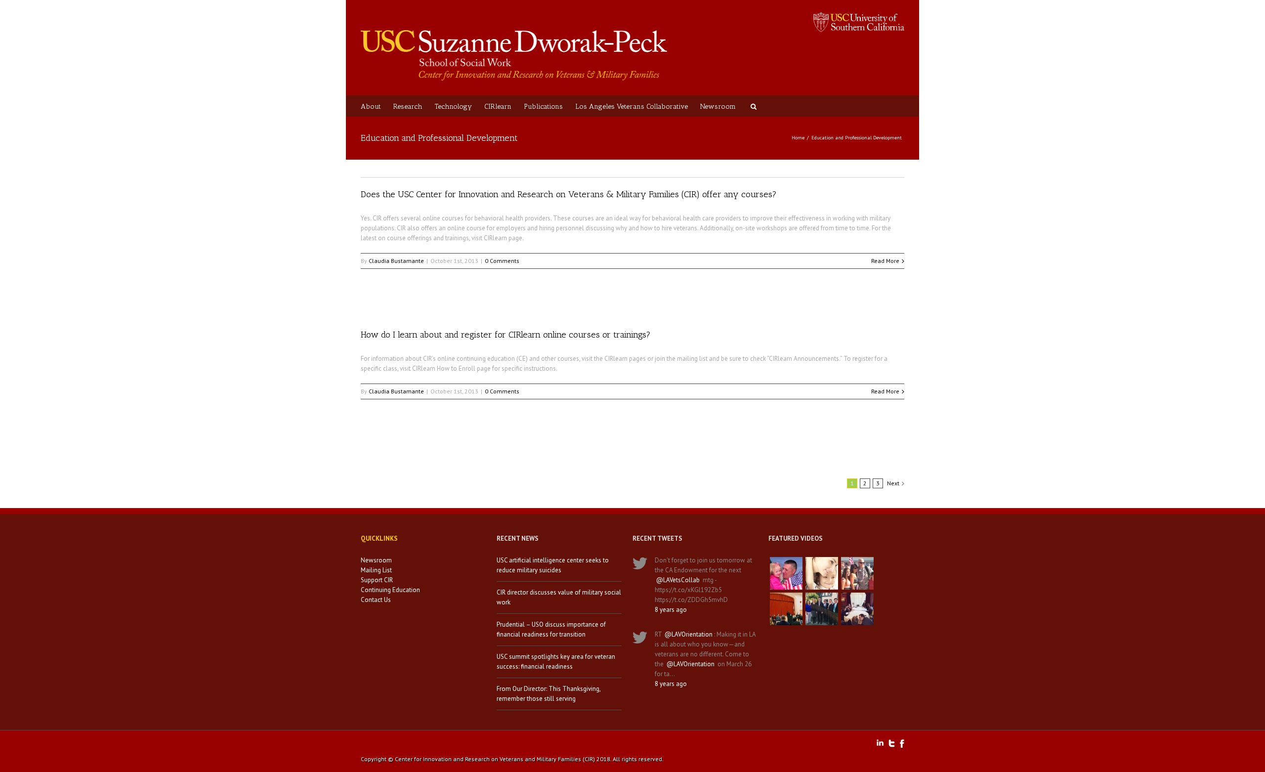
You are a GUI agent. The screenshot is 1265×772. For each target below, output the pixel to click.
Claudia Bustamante (396, 260)
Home (798, 137)
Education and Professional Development (856, 137)
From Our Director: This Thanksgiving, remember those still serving (548, 694)
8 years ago (671, 609)
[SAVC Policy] (786, 573)
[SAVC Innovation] (822, 573)
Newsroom (718, 106)
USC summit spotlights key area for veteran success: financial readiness (556, 661)
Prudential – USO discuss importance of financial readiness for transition (551, 629)
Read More (885, 260)
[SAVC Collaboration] (857, 573)
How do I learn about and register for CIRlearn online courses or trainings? (506, 334)
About (371, 106)
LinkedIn (880, 742)
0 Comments (502, 260)
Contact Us (376, 600)
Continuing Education (390, 590)
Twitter (891, 743)
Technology (453, 106)
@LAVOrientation (689, 634)
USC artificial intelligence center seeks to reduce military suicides (553, 565)
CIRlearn (497, 106)
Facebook (902, 743)
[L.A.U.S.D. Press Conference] (786, 609)
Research (407, 106)
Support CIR (377, 580)
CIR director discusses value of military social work (559, 597)
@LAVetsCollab (678, 580)
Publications (543, 106)
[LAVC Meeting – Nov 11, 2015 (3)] (857, 609)
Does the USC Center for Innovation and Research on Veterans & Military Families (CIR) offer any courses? (569, 194)
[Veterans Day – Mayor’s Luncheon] (822, 609)
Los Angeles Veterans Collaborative (631, 106)
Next (893, 483)
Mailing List (376, 570)
